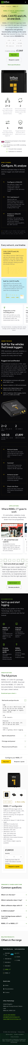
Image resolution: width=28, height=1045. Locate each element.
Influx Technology (12, 1032)
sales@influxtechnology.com (11, 1017)
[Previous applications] (2, 539)
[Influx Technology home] (5, 2)
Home (2, 6)
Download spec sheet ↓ (8, 693)
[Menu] (25, 2)
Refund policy (9, 1034)
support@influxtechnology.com (12, 1019)
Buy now (14, 55)
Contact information (19, 1034)
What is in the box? (8, 895)
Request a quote (14, 60)
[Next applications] (25, 539)
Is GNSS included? (8, 911)
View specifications (14, 64)
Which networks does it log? (11, 900)
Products (8, 6)
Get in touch (13, 583)
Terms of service (15, 1036)
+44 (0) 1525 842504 (9, 1014)
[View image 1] (6, 794)
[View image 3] (21, 794)
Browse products (14, 587)
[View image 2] (14, 794)
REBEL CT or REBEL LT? (9, 923)
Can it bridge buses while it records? (11, 917)
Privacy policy (21, 1032)
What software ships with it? (11, 905)
